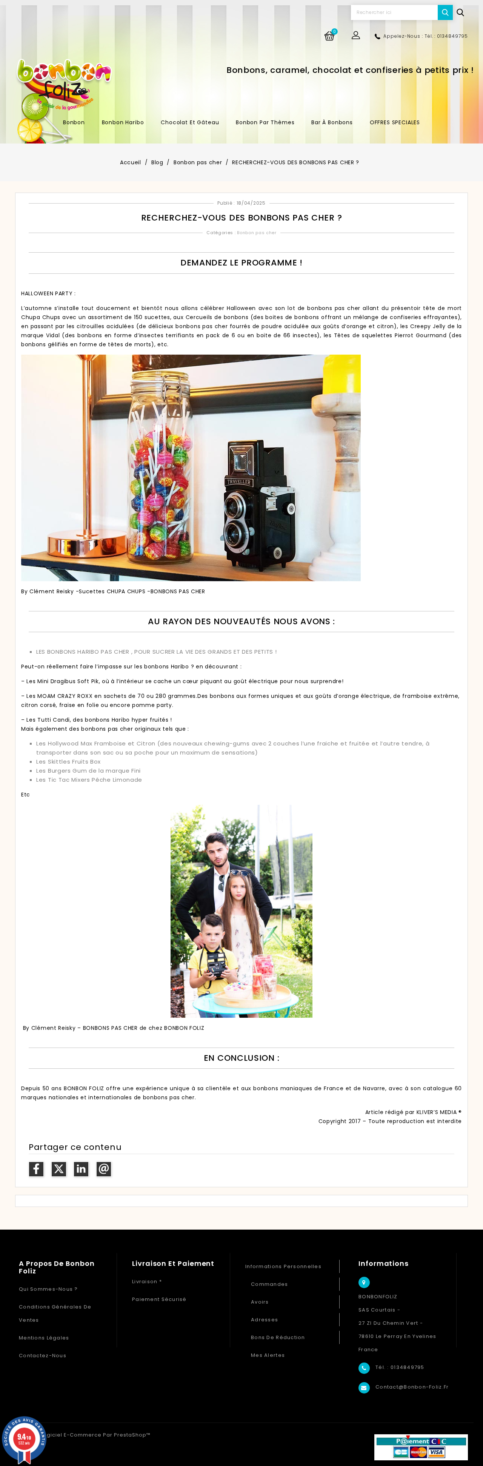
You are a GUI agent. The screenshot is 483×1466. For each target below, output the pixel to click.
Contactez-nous (42, 1355)
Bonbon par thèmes (265, 122)
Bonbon (74, 122)
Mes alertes (268, 1355)
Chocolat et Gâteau (190, 122)
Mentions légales (44, 1337)
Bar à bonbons (332, 122)
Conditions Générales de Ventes (55, 1313)
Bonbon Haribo (123, 122)
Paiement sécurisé (159, 1299)
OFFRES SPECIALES (395, 122)
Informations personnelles (283, 1266)
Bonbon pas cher (257, 233)
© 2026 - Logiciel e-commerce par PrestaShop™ (83, 1434)
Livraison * (147, 1281)
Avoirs (260, 1302)
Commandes (269, 1284)
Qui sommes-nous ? (48, 1289)
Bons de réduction (278, 1337)
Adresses (264, 1319)
